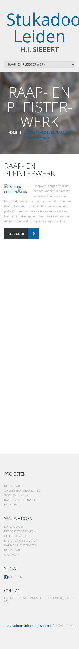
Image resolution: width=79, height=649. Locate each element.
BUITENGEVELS (14, 526)
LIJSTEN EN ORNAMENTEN (20, 540)
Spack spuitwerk (16, 495)
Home (13, 132)
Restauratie (12, 486)
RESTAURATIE (12, 550)
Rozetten (11, 504)
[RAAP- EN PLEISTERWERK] (16, 189)
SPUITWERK (11, 554)
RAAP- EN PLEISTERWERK (29, 169)
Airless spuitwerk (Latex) (22, 490)
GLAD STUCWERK (15, 536)
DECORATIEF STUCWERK (19, 531)
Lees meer (16, 233)
